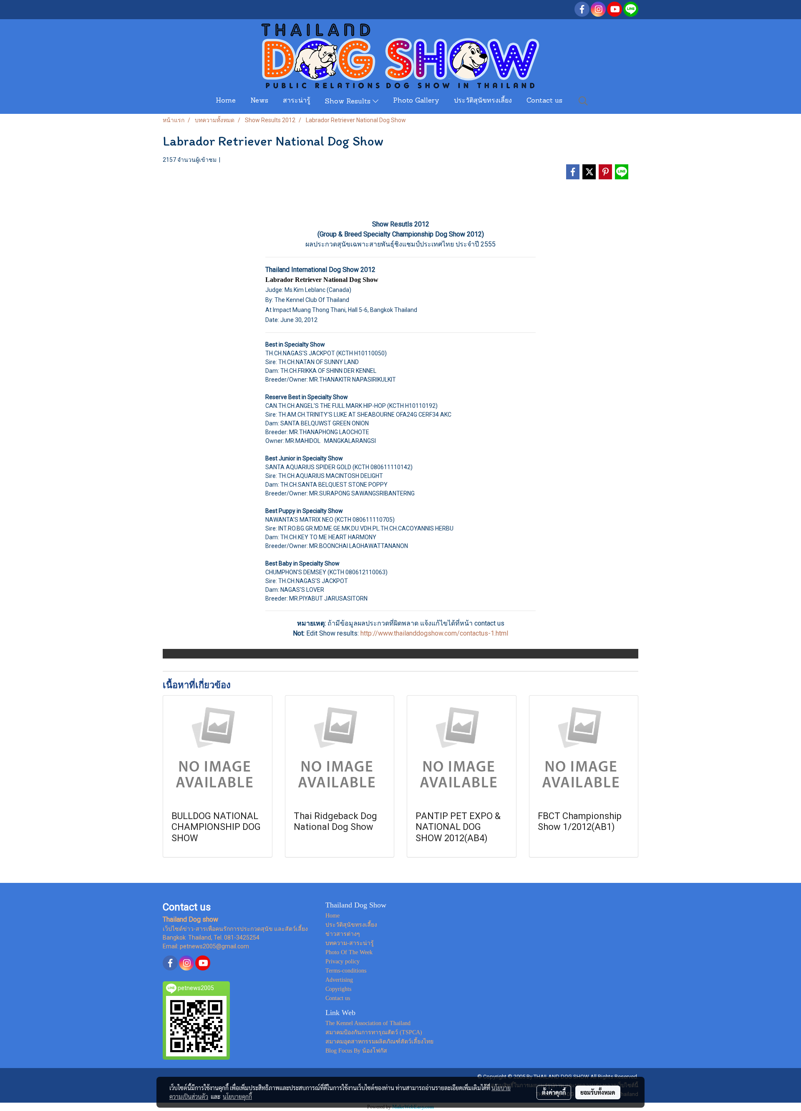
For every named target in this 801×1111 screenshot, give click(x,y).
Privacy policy (342, 961)
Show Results (349, 101)
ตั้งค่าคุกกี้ (554, 1092)
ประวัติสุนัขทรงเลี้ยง (483, 101)
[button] (583, 101)
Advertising (339, 980)
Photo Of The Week (349, 952)
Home (226, 101)
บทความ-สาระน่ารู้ (349, 943)
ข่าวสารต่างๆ (342, 934)
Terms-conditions (345, 971)
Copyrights (338, 989)
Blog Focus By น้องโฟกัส (356, 1051)
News (259, 101)
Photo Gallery (416, 101)
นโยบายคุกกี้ (237, 1096)
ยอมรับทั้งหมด (597, 1092)
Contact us (544, 101)
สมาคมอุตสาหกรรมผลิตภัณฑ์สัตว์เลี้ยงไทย (379, 1041)
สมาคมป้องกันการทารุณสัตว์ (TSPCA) (373, 1032)
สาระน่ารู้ (296, 101)
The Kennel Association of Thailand (368, 1023)
